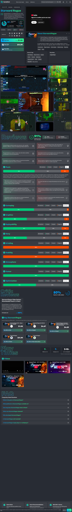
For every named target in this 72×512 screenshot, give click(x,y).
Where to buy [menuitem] (60, 47)
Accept (69, 510)
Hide (66, 167)
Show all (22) (35, 61)
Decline (64, 510)
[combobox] (49, 2)
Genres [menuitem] (27, 2)
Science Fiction (31, 59)
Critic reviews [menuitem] (53, 47)
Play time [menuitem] (66, 47)
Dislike (22, 29)
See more (65, 205)
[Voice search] (60, 2)
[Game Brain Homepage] (5, 2)
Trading (39, 59)
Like (16, 29)
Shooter (33, 57)
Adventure (38, 57)
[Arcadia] (63, 2)
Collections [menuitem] (32, 2)
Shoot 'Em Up (36, 54)
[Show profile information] (70, 2)
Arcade (42, 54)
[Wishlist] (67, 2)
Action (29, 57)
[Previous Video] (67, 34)
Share (10, 29)
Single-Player (52, 54)
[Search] (58, 2)
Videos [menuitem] (39, 49)
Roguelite (30, 61)
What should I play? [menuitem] (20, 2)
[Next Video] (69, 34)
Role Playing (30, 54)
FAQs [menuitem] (43, 49)
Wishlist (4, 29)
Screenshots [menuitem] (40, 47)
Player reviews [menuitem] (47, 47)
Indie (36, 59)
